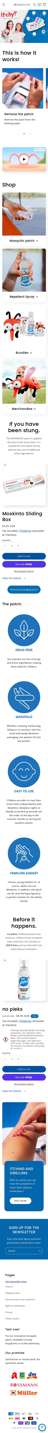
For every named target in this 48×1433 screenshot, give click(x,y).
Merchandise (22, 409)
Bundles (22, 353)
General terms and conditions (20, 1299)
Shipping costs (12, 1293)
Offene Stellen (12, 1318)
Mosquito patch (22, 241)
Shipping (25, 531)
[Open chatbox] (42, 1427)
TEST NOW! (20, 1200)
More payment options (24, 571)
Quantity (6, 540)
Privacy (9, 1312)
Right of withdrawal (15, 1305)
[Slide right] (30, 134)
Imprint (9, 1286)
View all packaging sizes (24, 589)
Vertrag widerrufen (16, 1281)
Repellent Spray (22, 297)
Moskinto (20, 1428)
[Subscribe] (39, 1251)
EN (39, 4)
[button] (3, 4)
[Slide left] (18, 134)
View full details (12, 578)
